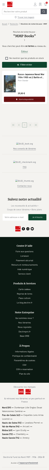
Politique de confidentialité (24, 356)
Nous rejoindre (24, 327)
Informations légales (24, 351)
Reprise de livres (24, 293)
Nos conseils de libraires (24, 148)
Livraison (24, 256)
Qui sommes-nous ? (24, 318)
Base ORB (24, 336)
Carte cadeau (25, 289)
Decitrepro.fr (25, 331)
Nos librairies (24, 322)
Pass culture (24, 298)
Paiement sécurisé (24, 260)
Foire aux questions (24, 251)
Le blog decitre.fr (24, 302)
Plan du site (24, 373)
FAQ (24, 167)
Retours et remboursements (24, 264)
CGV (24, 365)
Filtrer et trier (26, 65)
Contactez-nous (24, 185)
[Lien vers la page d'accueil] (9, 4)
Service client (24, 273)
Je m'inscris (37, 217)
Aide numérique (24, 269)
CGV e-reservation (24, 369)
